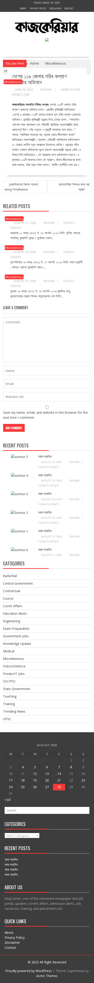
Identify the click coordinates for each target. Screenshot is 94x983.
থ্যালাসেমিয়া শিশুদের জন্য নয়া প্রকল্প (74, 186)
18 (23, 780)
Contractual (11, 591)
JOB (26, 95)
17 (11, 780)
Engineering (11, 621)
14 (59, 773)
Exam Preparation (16, 628)
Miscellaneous (13, 82)
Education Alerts (15, 613)
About (23, 8)
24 (11, 787)
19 (35, 780)
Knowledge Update (17, 643)
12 (35, 773)
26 (35, 787)
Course (8, 598)
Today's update (48, 467)
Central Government (18, 583)
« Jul (7, 799)
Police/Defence (14, 666)
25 (23, 787)
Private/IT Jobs (14, 674)
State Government (16, 689)
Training (9, 704)
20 (47, 780)
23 (83, 780)
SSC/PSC (9, 681)
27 (47, 787)
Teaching (9, 696)
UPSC (7, 719)
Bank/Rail (10, 576)
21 (59, 780)
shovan (46, 90)
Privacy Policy (38, 8)
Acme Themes (47, 976)
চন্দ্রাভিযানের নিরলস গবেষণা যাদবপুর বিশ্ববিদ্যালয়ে (21, 187)
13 (47, 773)
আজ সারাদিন (45, 456)
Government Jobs (16, 636)
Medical (8, 651)
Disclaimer (55, 8)
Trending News (14, 711)
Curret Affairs (12, 606)
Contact (69, 8)
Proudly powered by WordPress (28, 971)
